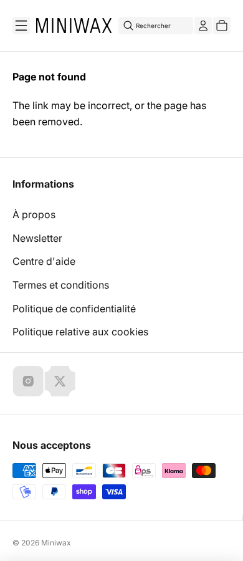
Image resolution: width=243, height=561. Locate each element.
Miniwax (56, 542)
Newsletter (37, 238)
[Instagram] (28, 380)
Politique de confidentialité (74, 308)
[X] (59, 380)
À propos (33, 214)
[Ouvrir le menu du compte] (203, 25)
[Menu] (21, 25)
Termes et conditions (60, 285)
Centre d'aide (43, 261)
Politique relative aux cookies (80, 331)
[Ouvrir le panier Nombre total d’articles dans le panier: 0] (222, 25)
